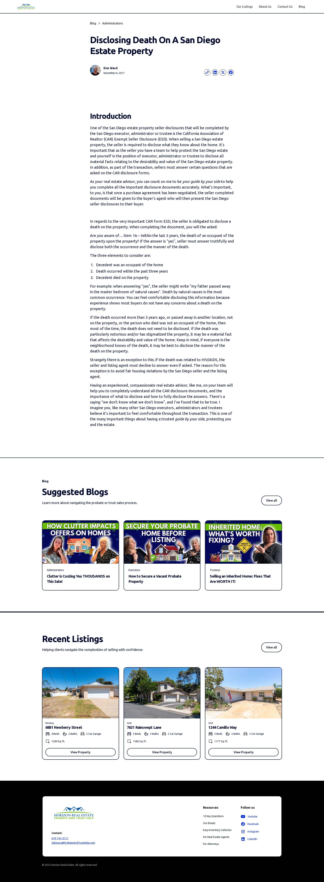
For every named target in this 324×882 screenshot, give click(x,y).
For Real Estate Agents (216, 836)
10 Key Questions (213, 816)
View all (271, 500)
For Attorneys (211, 843)
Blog (302, 6)
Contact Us (285, 6)
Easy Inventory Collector (217, 830)
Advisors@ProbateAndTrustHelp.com (73, 842)
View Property (80, 752)
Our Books (209, 823)
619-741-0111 (60, 838)
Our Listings (244, 6)
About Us (265, 6)
